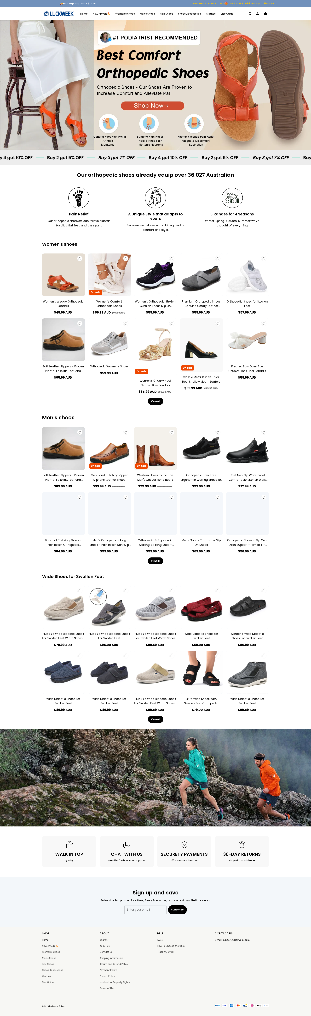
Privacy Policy (107, 976)
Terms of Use (107, 988)
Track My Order (165, 952)
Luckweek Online (56, 1006)
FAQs (160, 940)
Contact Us (106, 952)
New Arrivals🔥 (101, 13)
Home (84, 13)
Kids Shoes (166, 13)
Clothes (211, 13)
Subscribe (177, 909)
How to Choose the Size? (171, 946)
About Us (105, 946)
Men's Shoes (147, 13)
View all (155, 401)
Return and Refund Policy (114, 964)
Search (104, 940)
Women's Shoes (125, 13)
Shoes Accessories (189, 13)
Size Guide (227, 13)
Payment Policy (108, 970)
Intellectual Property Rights (115, 982)
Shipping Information (111, 958)
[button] (250, 14)
